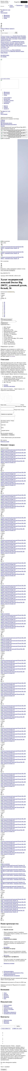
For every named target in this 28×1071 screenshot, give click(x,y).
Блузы (18, 36)
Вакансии (6, 997)
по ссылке (12, 356)
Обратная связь (8, 1020)
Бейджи (18, 51)
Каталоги (6, 995)
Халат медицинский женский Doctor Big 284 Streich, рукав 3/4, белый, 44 (12, 603)
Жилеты (11, 45)
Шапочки (13, 51)
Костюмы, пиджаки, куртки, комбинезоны (13, 36)
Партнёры (6, 1023)
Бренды (6, 106)
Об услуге (6, 955)
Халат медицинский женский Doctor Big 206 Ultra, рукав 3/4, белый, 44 (12, 853)
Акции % (6, 108)
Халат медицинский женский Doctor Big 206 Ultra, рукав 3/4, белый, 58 (12, 695)
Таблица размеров (7, 319)
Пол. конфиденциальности (14, 973)
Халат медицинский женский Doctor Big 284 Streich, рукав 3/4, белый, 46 (12, 574)
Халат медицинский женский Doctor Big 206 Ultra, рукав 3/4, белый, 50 (12, 785)
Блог (5, 998)
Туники (20, 38)
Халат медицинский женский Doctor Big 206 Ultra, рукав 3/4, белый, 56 (12, 717)
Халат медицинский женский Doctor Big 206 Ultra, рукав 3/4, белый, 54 (12, 740)
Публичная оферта (9, 971)
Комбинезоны (16, 41)
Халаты (15, 36)
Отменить (11, 434)
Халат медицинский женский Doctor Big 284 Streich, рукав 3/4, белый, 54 (12, 484)
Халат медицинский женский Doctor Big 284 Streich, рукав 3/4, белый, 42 (12, 627)
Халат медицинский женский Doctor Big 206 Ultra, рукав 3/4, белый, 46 (12, 830)
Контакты (6, 103)
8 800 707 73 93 (6, 10)
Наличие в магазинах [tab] (9, 386)
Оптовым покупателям (10, 1013)
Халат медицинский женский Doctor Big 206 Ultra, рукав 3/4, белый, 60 (12, 672)
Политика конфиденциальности (12, 972)
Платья (19, 45)
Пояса (2, 52)
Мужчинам (7, 16)
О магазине (7, 937)
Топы (15, 45)
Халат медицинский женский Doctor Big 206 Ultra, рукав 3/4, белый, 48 (12, 808)
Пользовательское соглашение (12, 975)
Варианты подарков (9, 963)
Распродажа (19, 5)
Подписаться (4, 323)
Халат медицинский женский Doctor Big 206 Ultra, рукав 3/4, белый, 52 (12, 762)
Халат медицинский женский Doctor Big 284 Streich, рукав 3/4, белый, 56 (12, 461)
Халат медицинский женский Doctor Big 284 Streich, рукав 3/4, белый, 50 (12, 529)
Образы (6, 107)
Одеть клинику (8, 1005)
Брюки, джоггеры (14, 44)
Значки (22, 51)
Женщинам (7, 15)
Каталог (2, 6)
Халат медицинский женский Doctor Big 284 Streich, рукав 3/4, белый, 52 (12, 507)
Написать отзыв (5, 441)
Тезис (5, 993)
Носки (6, 52)
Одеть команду (12, 6)
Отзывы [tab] (6, 385)
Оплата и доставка (9, 1009)
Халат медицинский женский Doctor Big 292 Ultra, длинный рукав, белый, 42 (12, 911)
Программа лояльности (10, 1012)
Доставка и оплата (9, 100)
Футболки (8, 40)
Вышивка (6, 1006)
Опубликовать (4, 434)
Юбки (7, 45)
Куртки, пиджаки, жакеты (12, 43)
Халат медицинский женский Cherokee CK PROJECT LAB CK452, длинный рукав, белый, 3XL (13, 888)
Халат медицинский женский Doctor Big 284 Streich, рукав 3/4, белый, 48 (12, 552)
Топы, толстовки (13, 38)
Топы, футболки (16, 50)
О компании (7, 101)
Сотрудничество (8, 1008)
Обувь (5, 18)
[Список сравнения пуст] (1, 25)
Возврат (6, 1010)
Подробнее (7, 947)
